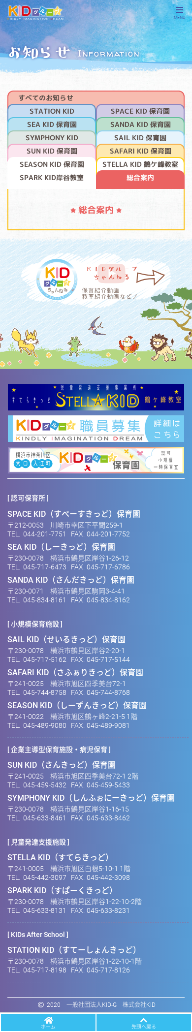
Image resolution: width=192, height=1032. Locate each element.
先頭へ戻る (143, 1027)
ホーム (48, 1027)
